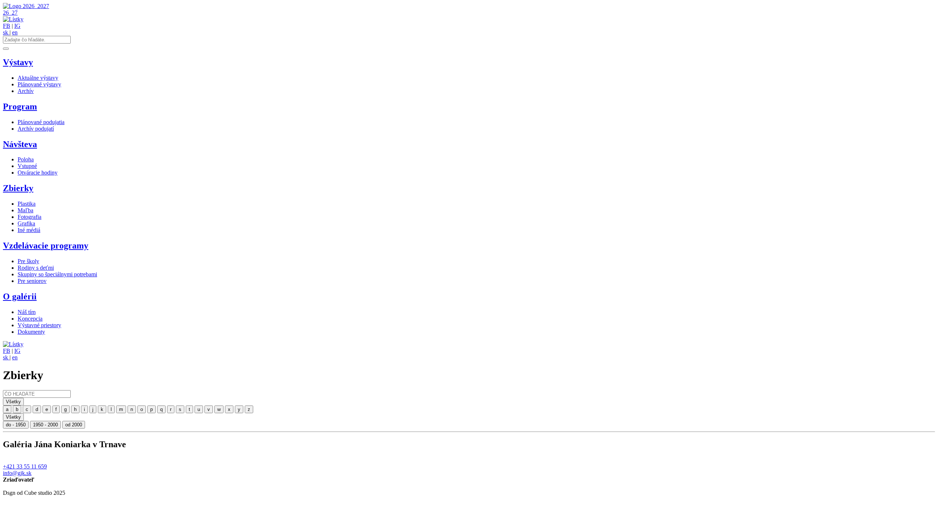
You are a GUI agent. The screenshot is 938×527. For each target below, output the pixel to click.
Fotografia (29, 217)
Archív (26, 91)
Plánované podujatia (41, 122)
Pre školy (28, 261)
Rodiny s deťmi (36, 268)
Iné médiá (29, 230)
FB (6, 26)
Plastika (27, 204)
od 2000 (73, 424)
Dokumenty (31, 332)
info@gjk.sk (17, 473)
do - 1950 (16, 424)
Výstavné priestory (39, 325)
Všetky (13, 401)
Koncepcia (30, 318)
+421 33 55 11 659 (25, 466)
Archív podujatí (36, 129)
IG (17, 26)
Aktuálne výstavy (38, 78)
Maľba (25, 210)
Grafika (26, 223)
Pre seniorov (32, 281)
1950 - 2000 (45, 424)
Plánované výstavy (39, 84)
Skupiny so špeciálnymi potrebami (57, 274)
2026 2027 (36, 6)
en (15, 32)
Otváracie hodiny (38, 172)
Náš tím (27, 312)
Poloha (26, 159)
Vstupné (27, 166)
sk (6, 32)
